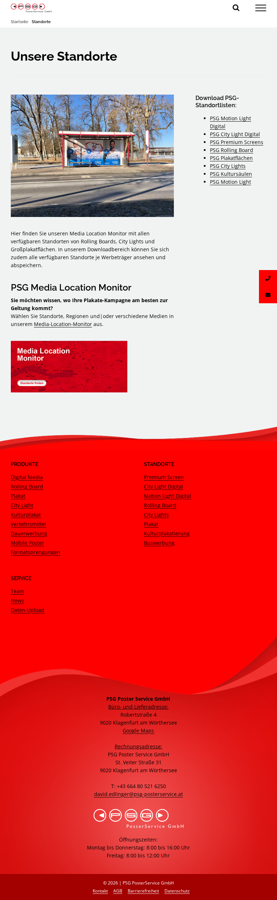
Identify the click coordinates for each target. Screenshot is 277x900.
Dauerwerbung (29, 533)
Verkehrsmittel (28, 524)
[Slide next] (163, 155)
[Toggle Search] (236, 7)
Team (17, 591)
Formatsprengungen (35, 552)
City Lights (156, 514)
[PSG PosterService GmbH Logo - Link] (31, 8)
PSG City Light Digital (235, 134)
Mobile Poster (27, 542)
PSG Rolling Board (231, 150)
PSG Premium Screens (236, 142)
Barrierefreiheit (143, 891)
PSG (215, 118)
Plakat (18, 495)
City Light (22, 505)
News (17, 600)
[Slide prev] (21, 155)
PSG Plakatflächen (231, 158)
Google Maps (138, 730)
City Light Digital (163, 486)
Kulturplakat (26, 514)
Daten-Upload (27, 609)
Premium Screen (164, 477)
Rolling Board (27, 486)
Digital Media (27, 477)
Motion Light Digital (167, 495)
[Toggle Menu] (260, 8)
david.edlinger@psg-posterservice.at (138, 794)
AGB (117, 891)
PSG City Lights (228, 165)
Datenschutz (177, 891)
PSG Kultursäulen (231, 173)
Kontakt (100, 891)
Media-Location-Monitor (63, 324)
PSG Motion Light (230, 181)
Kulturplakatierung (167, 533)
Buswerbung (159, 542)
